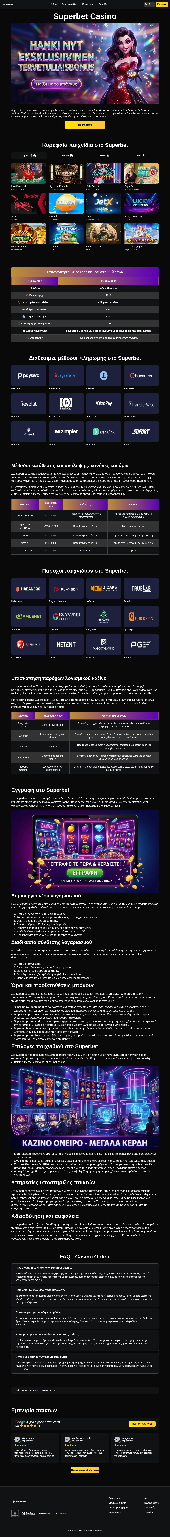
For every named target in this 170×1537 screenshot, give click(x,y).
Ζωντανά (64, 155)
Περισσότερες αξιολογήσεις (85, 1470)
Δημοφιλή (27, 155)
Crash (102, 155)
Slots (139, 155)
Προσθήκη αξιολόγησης (142, 1424)
